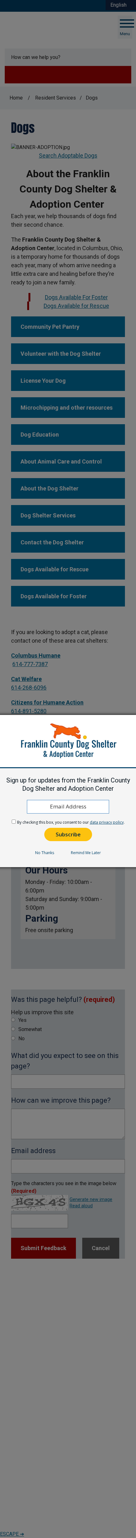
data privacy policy (107, 822)
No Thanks (44, 852)
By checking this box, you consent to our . (71, 822)
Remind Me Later (86, 852)
